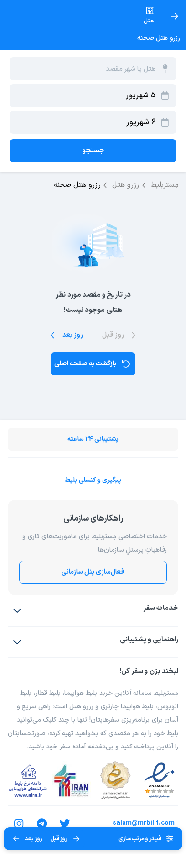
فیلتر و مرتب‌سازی (139, 838)
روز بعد (33, 838)
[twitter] (64, 823)
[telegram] (42, 823)
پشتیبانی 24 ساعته (93, 439)
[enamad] (159, 780)
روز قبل (59, 838)
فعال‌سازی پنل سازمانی (93, 572)
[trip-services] (17, 610)
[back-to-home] (174, 16)
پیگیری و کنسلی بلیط (93, 480)
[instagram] (19, 823)
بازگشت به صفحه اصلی (85, 364)
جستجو (93, 151)
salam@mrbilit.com (144, 823)
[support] (17, 641)
